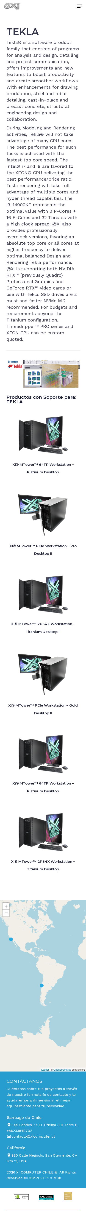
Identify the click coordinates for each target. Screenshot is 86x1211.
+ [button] (6, 906)
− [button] (6, 913)
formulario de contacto (47, 1094)
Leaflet (45, 1069)
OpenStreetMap (62, 1069)
